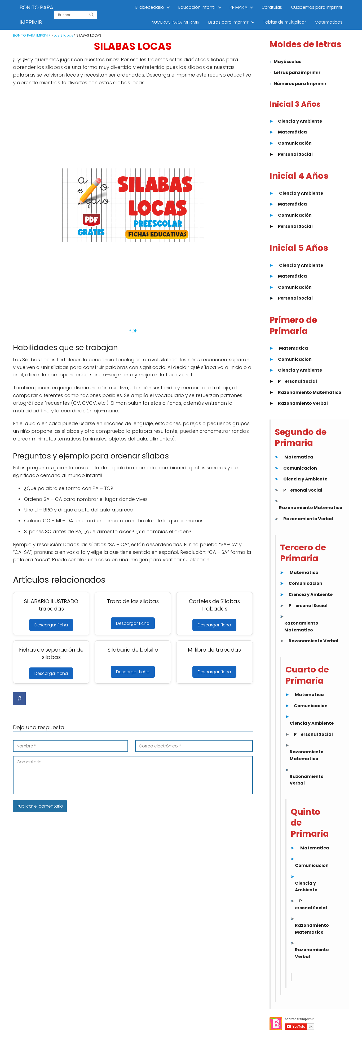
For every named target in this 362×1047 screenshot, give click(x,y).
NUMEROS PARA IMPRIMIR (175, 22)
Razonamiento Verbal (303, 403)
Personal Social (295, 154)
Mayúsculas (287, 62)
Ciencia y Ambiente (300, 121)
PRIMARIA (238, 7)
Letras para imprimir (228, 22)
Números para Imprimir (300, 84)
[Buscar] (91, 15)
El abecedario (149, 7)
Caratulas (272, 7)
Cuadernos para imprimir (316, 7)
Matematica (293, 348)
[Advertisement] (133, 129)
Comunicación (295, 143)
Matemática (292, 132)
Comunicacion (295, 359)
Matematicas (328, 22)
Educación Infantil (196, 7)
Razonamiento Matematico (309, 392)
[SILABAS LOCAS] (133, 205)
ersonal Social (301, 381)
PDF (133, 330)
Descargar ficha (51, 625)
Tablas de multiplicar (284, 22)
